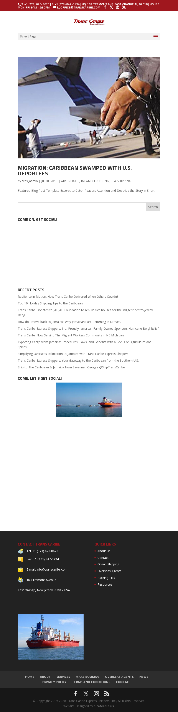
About (45, 677)
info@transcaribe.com (52, 569)
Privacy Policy (54, 682)
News (143, 677)
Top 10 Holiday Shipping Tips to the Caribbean (50, 303)
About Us (103, 551)
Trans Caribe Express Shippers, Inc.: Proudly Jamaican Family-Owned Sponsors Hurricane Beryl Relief (88, 328)
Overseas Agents (109, 571)
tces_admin (30, 181)
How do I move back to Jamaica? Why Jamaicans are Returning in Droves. (69, 322)
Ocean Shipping (108, 564)
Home (29, 677)
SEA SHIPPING (121, 181)
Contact (103, 558)
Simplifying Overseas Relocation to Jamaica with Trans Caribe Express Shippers (73, 354)
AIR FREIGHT (70, 181)
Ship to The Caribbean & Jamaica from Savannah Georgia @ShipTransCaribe (71, 367)
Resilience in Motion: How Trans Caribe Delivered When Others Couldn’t (68, 296)
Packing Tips (106, 578)
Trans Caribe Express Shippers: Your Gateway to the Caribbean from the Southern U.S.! (78, 360)
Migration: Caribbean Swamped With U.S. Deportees (75, 170)
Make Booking (87, 677)
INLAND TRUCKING (95, 181)
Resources (104, 584)
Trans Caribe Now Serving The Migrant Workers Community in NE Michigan (71, 335)
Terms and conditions (91, 682)
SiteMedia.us (104, 706)
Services (63, 677)
